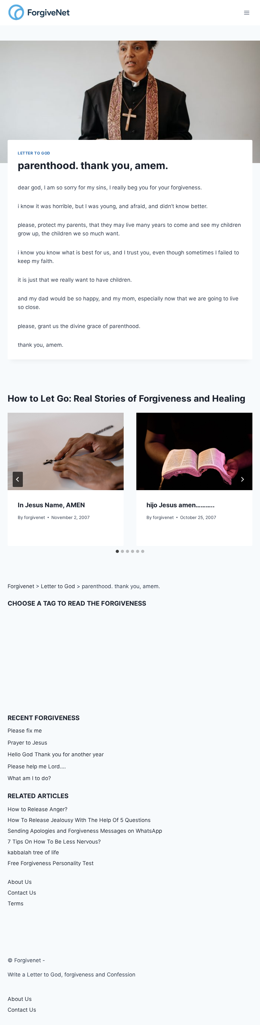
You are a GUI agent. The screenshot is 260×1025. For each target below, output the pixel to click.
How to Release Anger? (38, 809)
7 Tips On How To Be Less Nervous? (54, 841)
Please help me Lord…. (37, 766)
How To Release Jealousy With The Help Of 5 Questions (79, 820)
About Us (20, 882)
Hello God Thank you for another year (56, 754)
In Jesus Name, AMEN (51, 505)
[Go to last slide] (18, 479)
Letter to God (34, 153)
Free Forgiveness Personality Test (51, 863)
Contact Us (22, 893)
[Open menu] (246, 12)
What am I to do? (29, 778)
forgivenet (34, 517)
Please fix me (25, 730)
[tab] (117, 551)
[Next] (242, 479)
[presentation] (66, 451)
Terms (15, 903)
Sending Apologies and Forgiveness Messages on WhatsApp (85, 831)
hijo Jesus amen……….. (180, 505)
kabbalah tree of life (33, 852)
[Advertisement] (130, 660)
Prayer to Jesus (27, 742)
